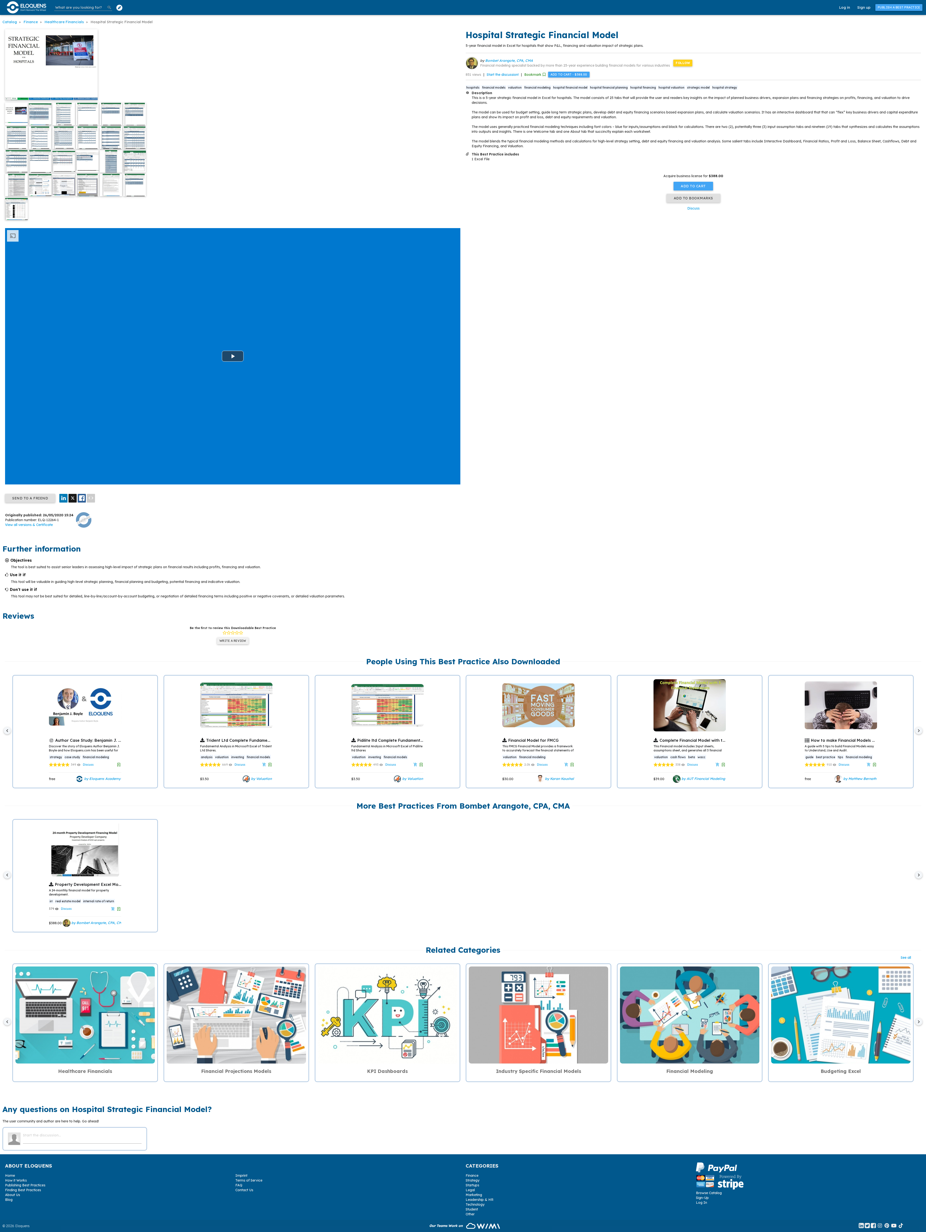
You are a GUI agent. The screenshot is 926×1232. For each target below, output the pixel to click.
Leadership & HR (479, 1199)
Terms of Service (248, 1180)
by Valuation (261, 778)
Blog (9, 1199)
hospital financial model (570, 87)
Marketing (474, 1195)
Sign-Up (702, 1198)
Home (10, 1175)
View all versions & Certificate (29, 525)
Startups (472, 1185)
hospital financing (643, 87)
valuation (515, 87)
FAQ (238, 1185)
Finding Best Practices (23, 1190)
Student (472, 1209)
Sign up (864, 7)
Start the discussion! (503, 74)
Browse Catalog (709, 1193)
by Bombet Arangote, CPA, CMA (97, 923)
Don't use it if (23, 589)
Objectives (21, 560)
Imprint (241, 1175)
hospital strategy (724, 87)
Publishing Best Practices (25, 1185)
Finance (472, 1175)
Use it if (18, 575)
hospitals (472, 87)
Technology (475, 1204)
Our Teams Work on (446, 1226)
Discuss (693, 208)
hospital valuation (671, 87)
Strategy (472, 1180)
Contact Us (244, 1190)
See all (906, 957)
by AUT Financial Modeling (703, 778)
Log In (701, 1202)
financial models (493, 87)
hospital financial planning (609, 87)
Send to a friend (30, 498)
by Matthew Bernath (859, 778)
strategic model (698, 87)
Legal (470, 1190)
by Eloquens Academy (102, 778)
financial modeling (537, 87)
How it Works (16, 1180)
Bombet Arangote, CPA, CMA (509, 60)
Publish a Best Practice (899, 7)
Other (470, 1214)
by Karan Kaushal (559, 778)
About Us (12, 1195)
